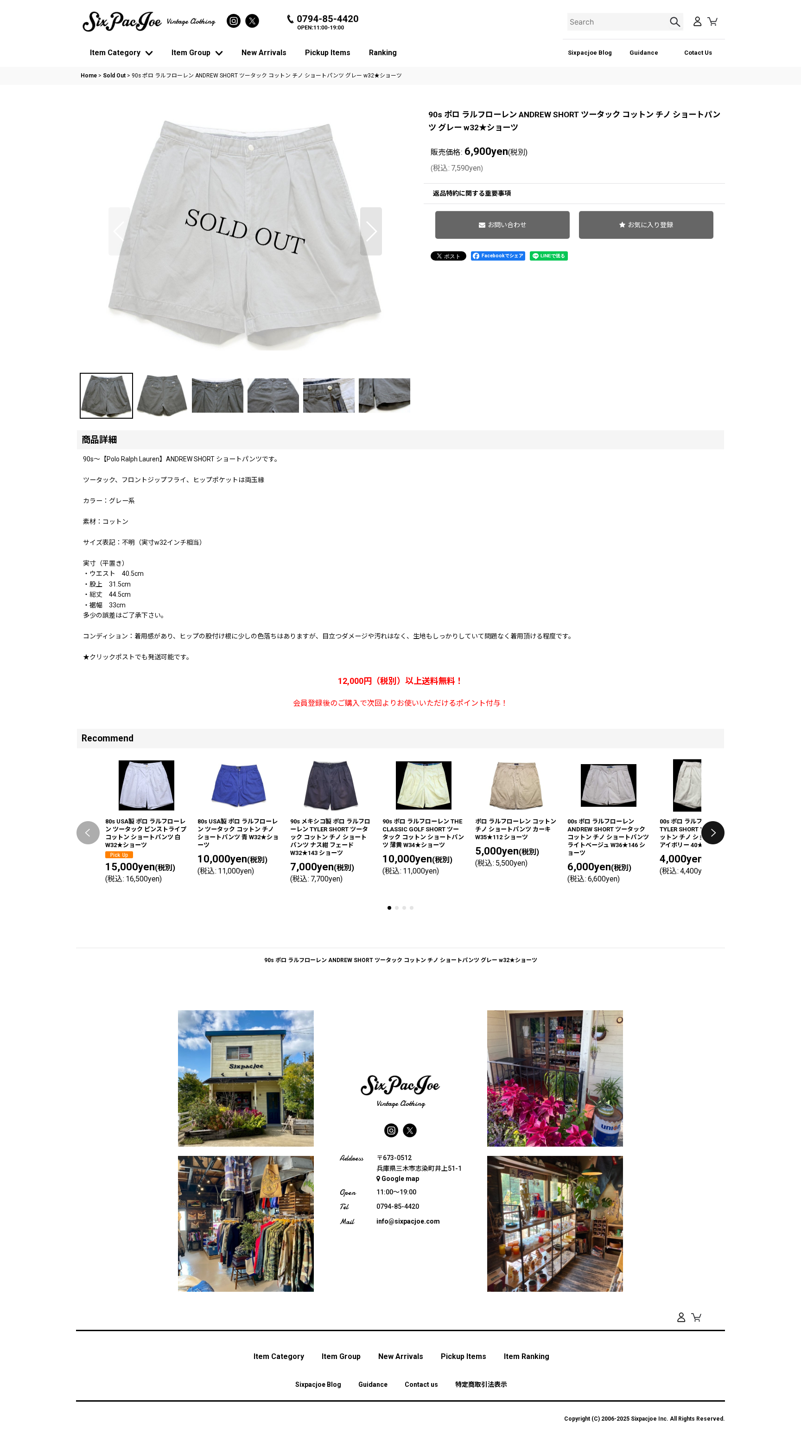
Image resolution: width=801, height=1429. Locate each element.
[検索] (676, 22)
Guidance (643, 52)
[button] (119, 231)
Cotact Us (698, 52)
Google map (400, 1178)
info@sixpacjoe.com (408, 1221)
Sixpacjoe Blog (590, 52)
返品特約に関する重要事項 (472, 193)
